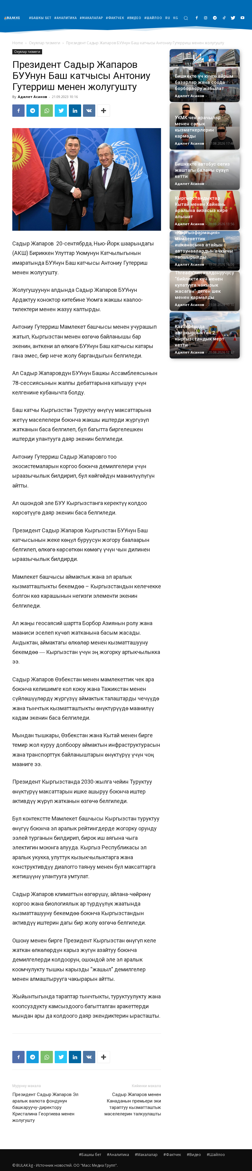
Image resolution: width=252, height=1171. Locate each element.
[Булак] (13, 18)
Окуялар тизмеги (44, 42)
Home (17, 42)
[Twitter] (233, 18)
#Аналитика (118, 1154)
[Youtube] (242, 18)
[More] (103, 110)
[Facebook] (196, 18)
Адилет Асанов (32, 96)
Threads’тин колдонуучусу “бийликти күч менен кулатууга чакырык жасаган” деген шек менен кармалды (204, 285)
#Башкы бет (90, 1154)
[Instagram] (205, 18)
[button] (186, 18)
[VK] (89, 110)
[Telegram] (215, 18)
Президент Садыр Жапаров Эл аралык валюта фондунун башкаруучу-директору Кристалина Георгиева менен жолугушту (45, 1107)
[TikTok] (224, 18)
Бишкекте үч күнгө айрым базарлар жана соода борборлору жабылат (204, 82)
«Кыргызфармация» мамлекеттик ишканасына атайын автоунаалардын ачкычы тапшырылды (204, 245)
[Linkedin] (75, 110)
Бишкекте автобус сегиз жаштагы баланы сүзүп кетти (202, 170)
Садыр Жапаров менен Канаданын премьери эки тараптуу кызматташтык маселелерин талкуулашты (132, 1104)
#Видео (194, 1154)
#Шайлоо (216, 1154)
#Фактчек (172, 1154)
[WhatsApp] (47, 110)
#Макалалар (146, 1154)
